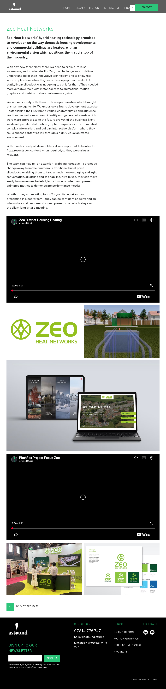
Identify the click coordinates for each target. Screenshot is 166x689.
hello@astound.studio (89, 637)
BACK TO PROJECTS (27, 606)
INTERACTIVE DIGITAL (128, 645)
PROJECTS (121, 651)
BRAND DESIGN (124, 632)
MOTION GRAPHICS (126, 638)
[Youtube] (152, 632)
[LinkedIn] (145, 632)
